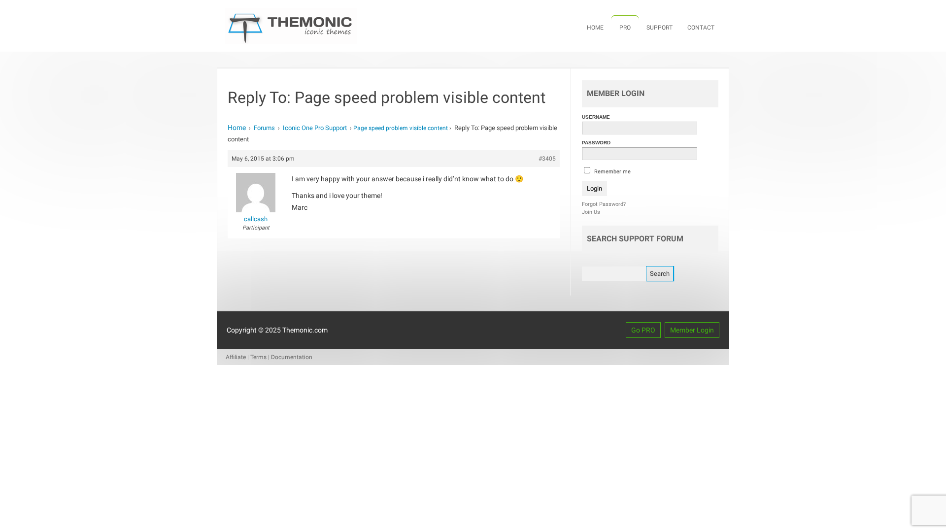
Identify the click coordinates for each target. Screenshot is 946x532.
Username (596, 117)
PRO (625, 27)
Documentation (291, 357)
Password (596, 142)
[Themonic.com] (291, 41)
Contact (700, 27)
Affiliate (236, 357)
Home (595, 27)
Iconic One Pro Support (315, 128)
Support (659, 27)
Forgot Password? (604, 204)
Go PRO (643, 330)
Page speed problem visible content (400, 128)
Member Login (692, 330)
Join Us (591, 212)
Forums (264, 128)
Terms (258, 357)
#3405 (547, 158)
